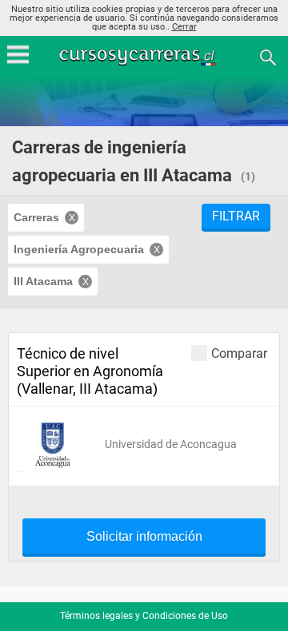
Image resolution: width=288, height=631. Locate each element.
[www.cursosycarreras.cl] (145, 56)
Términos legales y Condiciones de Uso (144, 615)
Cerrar (184, 27)
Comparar (239, 353)
